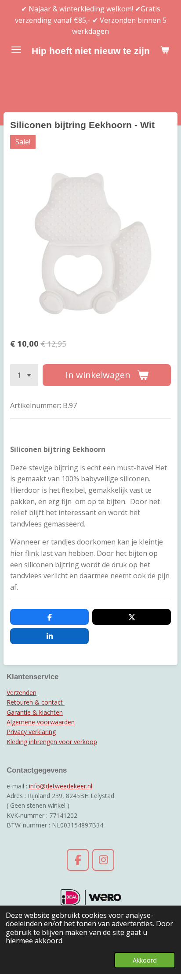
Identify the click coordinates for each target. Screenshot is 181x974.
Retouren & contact (36, 702)
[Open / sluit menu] (16, 49)
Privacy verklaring (31, 731)
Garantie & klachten (35, 712)
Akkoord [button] (145, 960)
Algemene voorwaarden (41, 722)
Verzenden (21, 692)
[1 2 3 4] (24, 375)
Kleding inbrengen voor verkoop (52, 742)
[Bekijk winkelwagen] (164, 49)
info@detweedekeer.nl (60, 786)
